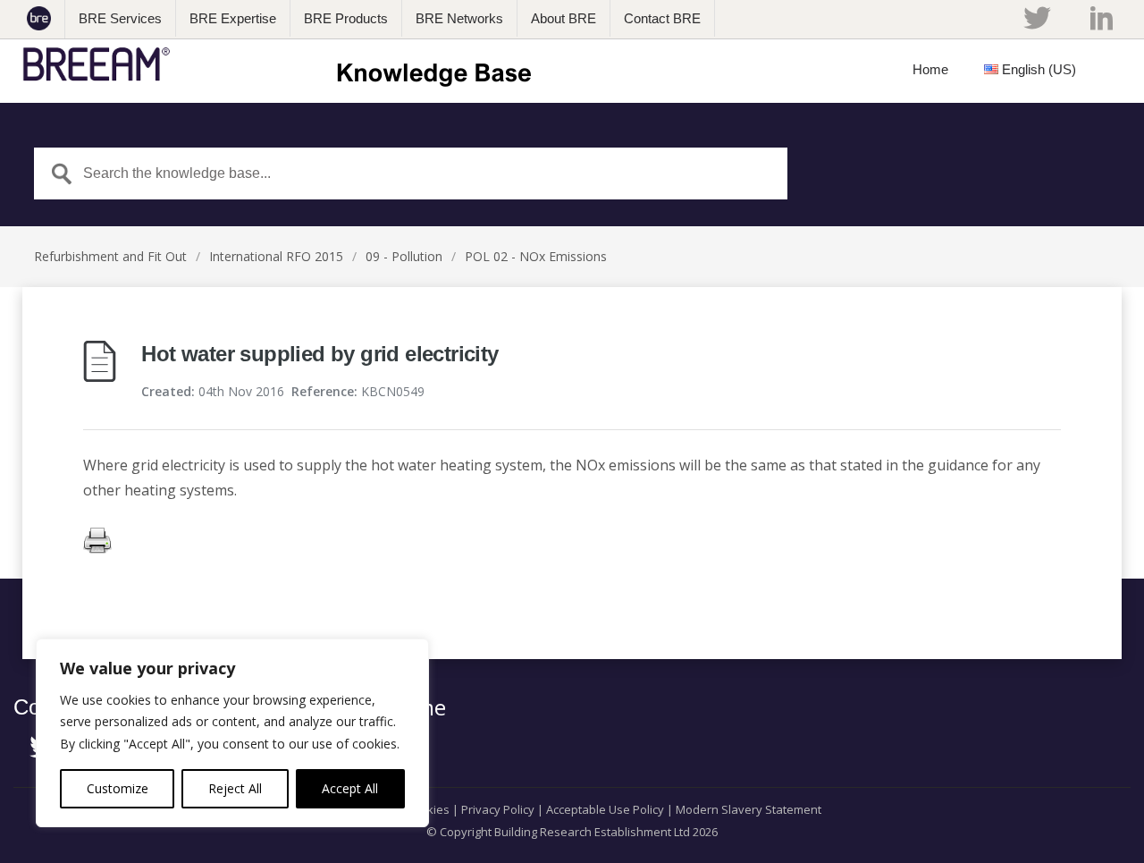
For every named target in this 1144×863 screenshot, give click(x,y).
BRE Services (120, 18)
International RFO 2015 (276, 256)
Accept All (350, 788)
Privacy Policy (497, 809)
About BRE (563, 18)
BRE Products (346, 18)
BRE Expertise (232, 18)
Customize (117, 788)
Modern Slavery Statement (748, 809)
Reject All (235, 788)
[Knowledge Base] (282, 64)
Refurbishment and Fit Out (110, 256)
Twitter (1037, 18)
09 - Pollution (404, 256)
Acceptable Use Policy (605, 809)
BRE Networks (459, 18)
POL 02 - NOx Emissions (536, 256)
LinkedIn (1101, 18)
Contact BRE (662, 18)
